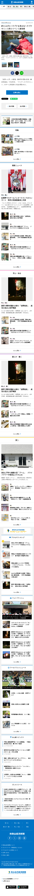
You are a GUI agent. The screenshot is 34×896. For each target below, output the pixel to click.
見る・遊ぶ (15, 6)
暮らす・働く (27, 6)
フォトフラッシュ (6, 22)
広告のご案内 (6, 855)
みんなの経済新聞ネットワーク (17, 872)
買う (21, 6)
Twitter (15, 838)
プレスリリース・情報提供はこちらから (12, 847)
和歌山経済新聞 (17, 2)
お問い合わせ (6, 852)
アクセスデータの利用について (10, 850)
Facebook (10, 838)
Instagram (19, 838)
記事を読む (17, 92)
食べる (9, 6)
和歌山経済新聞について (9, 845)
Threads (24, 838)
